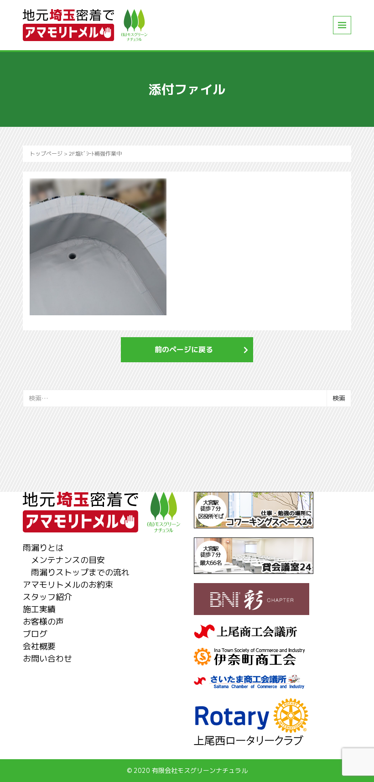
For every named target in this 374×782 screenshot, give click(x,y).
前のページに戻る (184, 349)
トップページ (46, 153)
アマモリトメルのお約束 (68, 584)
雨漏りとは (43, 547)
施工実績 (39, 609)
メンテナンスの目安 (68, 560)
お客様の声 (43, 621)
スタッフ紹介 (47, 597)
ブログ (35, 634)
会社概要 (39, 646)
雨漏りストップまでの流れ (80, 572)
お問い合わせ (47, 658)
